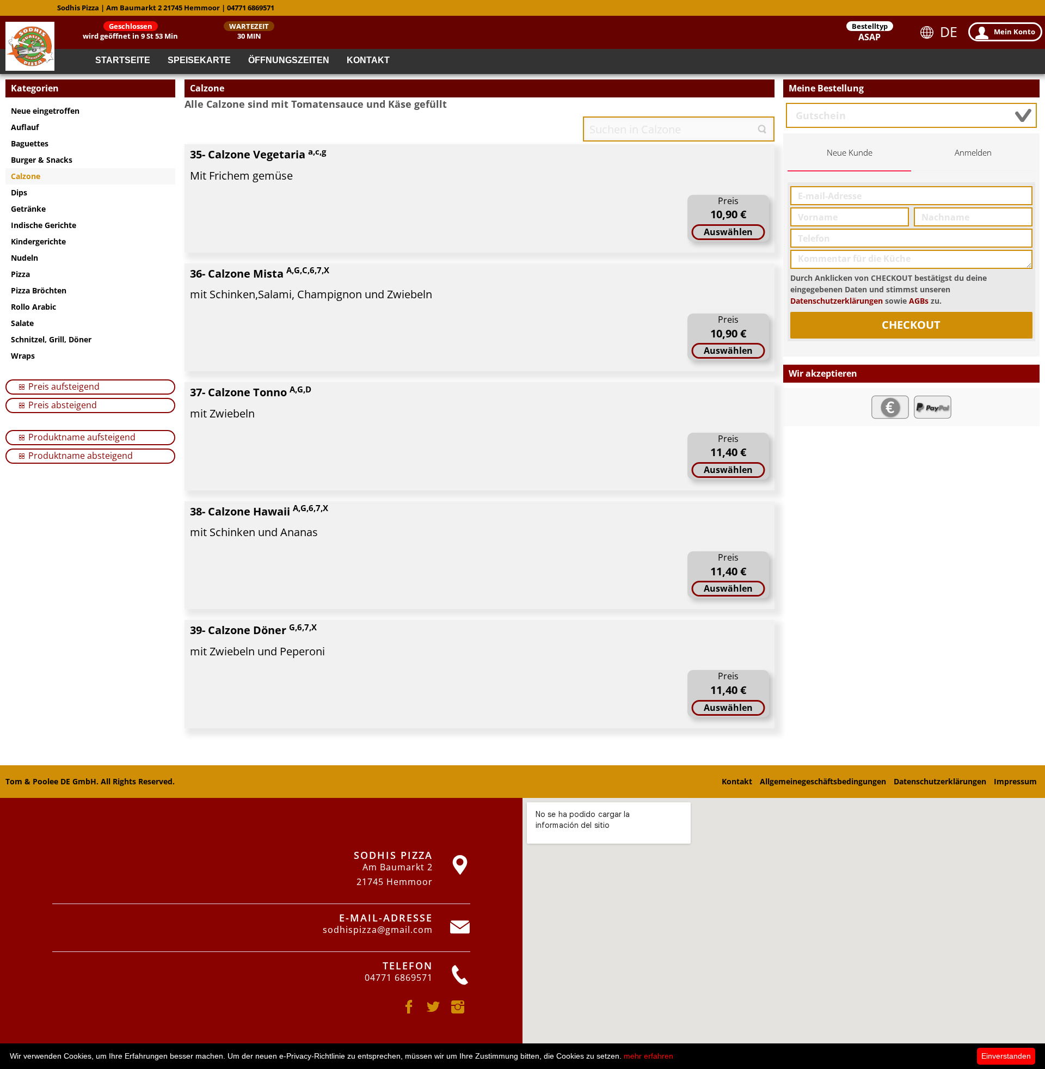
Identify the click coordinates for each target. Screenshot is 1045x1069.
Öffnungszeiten (288, 60)
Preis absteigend (61, 405)
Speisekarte (199, 60)
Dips (19, 192)
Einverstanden (1006, 1056)
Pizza (20, 274)
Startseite (122, 60)
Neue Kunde (849, 152)
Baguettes (29, 143)
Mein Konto (1014, 31)
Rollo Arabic (33, 307)
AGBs (919, 301)
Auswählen (728, 232)
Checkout (911, 324)
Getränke (28, 209)
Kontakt (368, 60)
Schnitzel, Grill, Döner (51, 339)
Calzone (25, 176)
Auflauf (25, 127)
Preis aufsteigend (63, 386)
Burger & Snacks (41, 160)
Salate (22, 323)
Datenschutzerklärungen (836, 301)
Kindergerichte (38, 241)
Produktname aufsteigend (81, 437)
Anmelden (973, 152)
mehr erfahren (648, 1056)
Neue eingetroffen (45, 111)
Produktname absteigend (79, 456)
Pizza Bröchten (38, 290)
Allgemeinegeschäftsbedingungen (823, 781)
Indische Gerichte (43, 225)
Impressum (1015, 781)
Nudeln (24, 258)
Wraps (23, 356)
